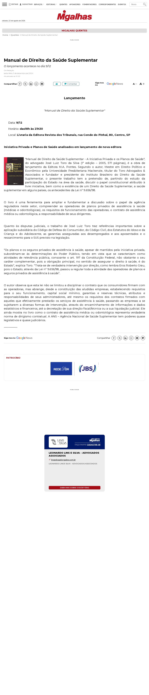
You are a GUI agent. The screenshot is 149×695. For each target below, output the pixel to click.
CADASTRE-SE (93, 445)
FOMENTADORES (89, 4)
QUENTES (63, 4)
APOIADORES (74, 4)
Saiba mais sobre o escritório (74, 488)
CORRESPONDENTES (107, 4)
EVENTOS (122, 4)
